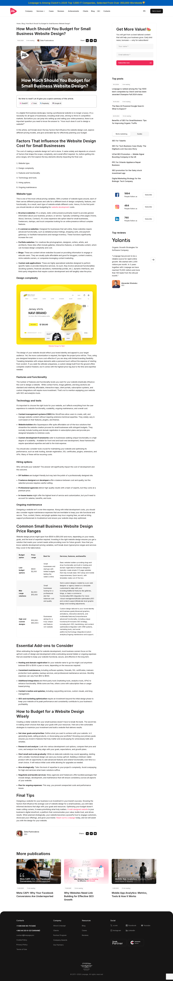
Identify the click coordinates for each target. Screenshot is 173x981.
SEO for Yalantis (119, 141)
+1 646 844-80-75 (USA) (26, 926)
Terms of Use (21, 949)
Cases (51, 11)
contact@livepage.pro (25, 935)
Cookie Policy (21, 940)
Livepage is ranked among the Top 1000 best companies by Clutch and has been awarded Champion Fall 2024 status (129, 91)
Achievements (73, 11)
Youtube (147, 925)
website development (60, 207)
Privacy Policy (21, 945)
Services (40, 11)
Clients (85, 11)
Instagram (117, 930)
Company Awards (60, 940)
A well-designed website (77, 809)
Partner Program (59, 935)
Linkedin (131, 930)
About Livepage (59, 926)
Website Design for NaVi (57, 346)
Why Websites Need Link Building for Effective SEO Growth (79, 896)
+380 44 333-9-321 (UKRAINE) (28, 931)
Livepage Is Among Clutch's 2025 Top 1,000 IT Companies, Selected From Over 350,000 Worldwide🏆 (86, 2)
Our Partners (58, 945)
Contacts (106, 11)
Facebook (132, 925)
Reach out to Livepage (65, 818)
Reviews (61, 11)
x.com (115, 925)
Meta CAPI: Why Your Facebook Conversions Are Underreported (34, 894)
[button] (153, 259)
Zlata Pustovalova (47, 40)
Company (29, 11)
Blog (93, 11)
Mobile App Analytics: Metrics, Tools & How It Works (129, 894)
